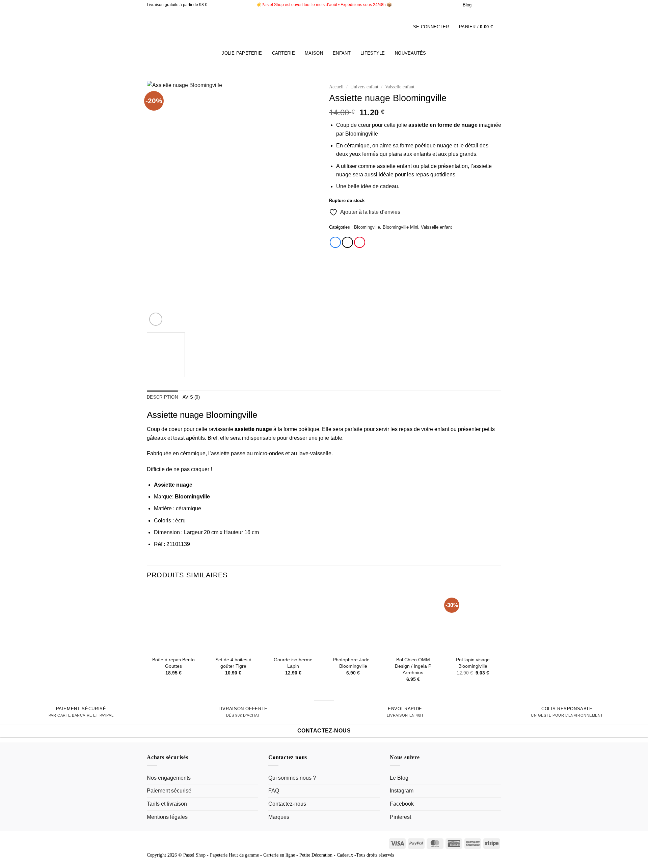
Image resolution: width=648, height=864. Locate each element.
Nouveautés (410, 53)
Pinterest (400, 817)
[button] (431, 27)
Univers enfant (364, 86)
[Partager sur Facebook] (335, 242)
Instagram (401, 791)
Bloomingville (367, 227)
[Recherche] (498, 53)
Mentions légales (167, 817)
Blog (467, 4)
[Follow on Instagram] (479, 5)
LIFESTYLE (372, 53)
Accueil (336, 86)
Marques (278, 817)
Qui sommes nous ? (292, 778)
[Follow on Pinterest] (485, 5)
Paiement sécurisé (169, 791)
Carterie (283, 53)
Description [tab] (162, 397)
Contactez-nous (287, 804)
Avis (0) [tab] (191, 397)
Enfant (342, 53)
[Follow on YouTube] (498, 5)
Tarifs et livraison (167, 804)
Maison (314, 53)
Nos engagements (169, 778)
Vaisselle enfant (399, 86)
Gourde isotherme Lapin (293, 663)
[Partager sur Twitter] (347, 242)
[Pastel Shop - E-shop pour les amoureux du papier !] (324, 26)
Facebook (402, 804)
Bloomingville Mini (400, 227)
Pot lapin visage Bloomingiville (473, 663)
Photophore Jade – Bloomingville (353, 663)
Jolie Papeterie (242, 53)
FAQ (273, 791)
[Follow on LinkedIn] (491, 5)
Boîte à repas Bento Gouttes (173, 663)
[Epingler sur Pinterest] (359, 242)
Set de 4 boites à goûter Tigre (233, 663)
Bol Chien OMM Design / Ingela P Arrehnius (413, 666)
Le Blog (399, 778)
